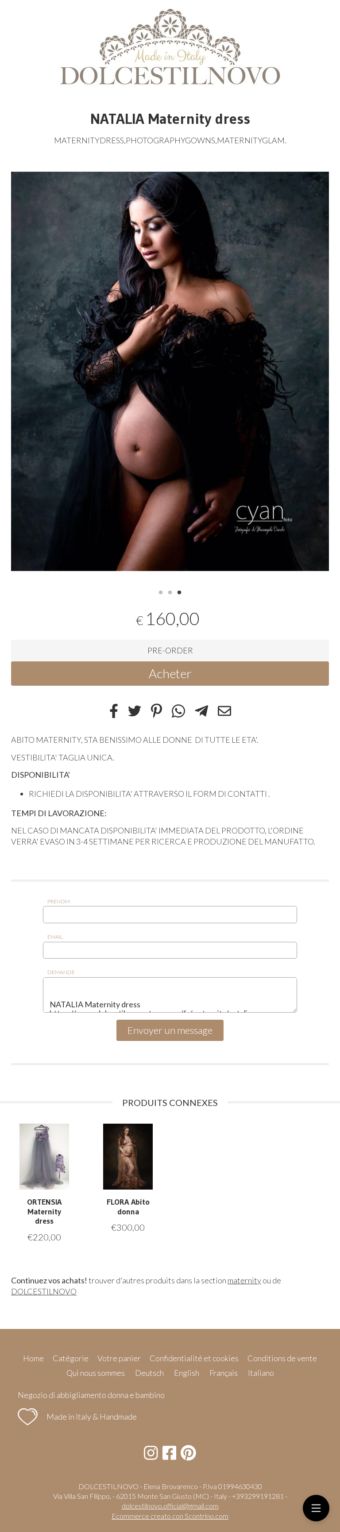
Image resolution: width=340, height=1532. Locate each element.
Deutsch (149, 1373)
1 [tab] (161, 591)
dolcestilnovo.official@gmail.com (170, 1505)
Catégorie (71, 1358)
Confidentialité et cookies (194, 1358)
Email (55, 936)
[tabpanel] (170, 372)
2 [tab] (170, 591)
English (186, 1373)
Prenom (58, 901)
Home (33, 1358)
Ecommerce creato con (170, 1516)
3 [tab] (179, 591)
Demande (61, 972)
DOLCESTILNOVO (44, 1291)
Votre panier (119, 1358)
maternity (244, 1280)
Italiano (261, 1373)
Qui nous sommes (95, 1373)
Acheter (170, 673)
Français (223, 1373)
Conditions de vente (282, 1358)
